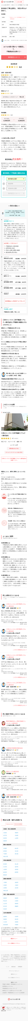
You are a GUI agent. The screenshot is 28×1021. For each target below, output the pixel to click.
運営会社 (13, 966)
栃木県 (16, 848)
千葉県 (5, 854)
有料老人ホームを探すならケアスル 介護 (12, 990)
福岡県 (5, 916)
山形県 (16, 838)
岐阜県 (5, 872)
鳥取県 (5, 898)
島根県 (16, 898)
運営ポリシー (14, 938)
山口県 (5, 903)
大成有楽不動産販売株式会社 (14, 748)
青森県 (16, 832)
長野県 (16, 869)
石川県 (5, 866)
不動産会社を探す (9, 824)
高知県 (5, 909)
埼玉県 (16, 851)
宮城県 (16, 835)
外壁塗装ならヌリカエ (7, 986)
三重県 (5, 882)
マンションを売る (18, 824)
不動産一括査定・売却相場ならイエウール (12, 984)
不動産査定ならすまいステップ (9, 988)
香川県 (5, 906)
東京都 (16, 854)
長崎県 (5, 919)
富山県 (16, 864)
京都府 (5, 885)
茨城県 (5, 848)
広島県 (16, 901)
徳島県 (16, 903)
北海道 (5, 832)
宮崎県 (16, 922)
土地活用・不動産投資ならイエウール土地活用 (13, 992)
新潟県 (5, 864)
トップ (7, 966)
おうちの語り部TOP (5, 5)
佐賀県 (16, 916)
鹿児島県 (5, 924)
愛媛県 (16, 906)
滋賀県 (16, 882)
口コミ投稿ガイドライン (14, 943)
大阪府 (16, 885)
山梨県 (5, 869)
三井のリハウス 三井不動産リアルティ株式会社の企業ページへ (14, 459)
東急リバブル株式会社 (12, 771)
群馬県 (5, 851)
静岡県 (16, 872)
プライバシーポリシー (14, 970)
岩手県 (5, 835)
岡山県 (5, 901)
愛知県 (5, 875)
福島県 (5, 841)
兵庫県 (5, 888)
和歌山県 (5, 890)
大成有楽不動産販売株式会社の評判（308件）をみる (15, 766)
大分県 (5, 922)
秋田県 (5, 838)
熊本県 (16, 919)
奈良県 (16, 888)
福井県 (16, 866)
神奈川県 (5, 856)
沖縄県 (16, 924)
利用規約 (20, 966)
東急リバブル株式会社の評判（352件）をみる (17, 789)
